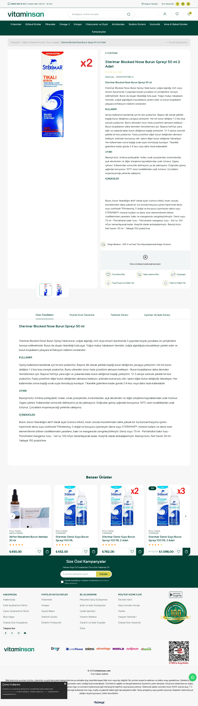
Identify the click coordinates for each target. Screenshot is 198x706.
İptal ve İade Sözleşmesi (93, 605)
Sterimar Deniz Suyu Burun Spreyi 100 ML (72, 538)
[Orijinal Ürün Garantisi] (176, 612)
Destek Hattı (125, 599)
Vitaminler (15, 24)
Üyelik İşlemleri (87, 611)
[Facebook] (5, 633)
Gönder (103, 574)
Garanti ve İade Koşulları (92, 622)
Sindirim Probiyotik (51, 622)
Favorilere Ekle (39, 552)
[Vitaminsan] (179, 652)
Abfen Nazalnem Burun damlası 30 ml (28, 538)
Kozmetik (155, 24)
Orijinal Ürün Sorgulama (15, 622)
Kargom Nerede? (151, 4)
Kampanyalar (99, 31)
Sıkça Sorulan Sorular (129, 605)
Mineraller (50, 24)
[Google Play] (175, 595)
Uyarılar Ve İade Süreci (157, 314)
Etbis (82, 628)
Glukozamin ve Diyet (97, 24)
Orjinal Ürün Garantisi (82, 314)
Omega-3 (65, 24)
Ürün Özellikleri (45, 314)
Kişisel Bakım (48, 611)
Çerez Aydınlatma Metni (16, 611)
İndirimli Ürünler (49, 616)
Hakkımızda (9, 599)
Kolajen (78, 24)
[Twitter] (12, 633)
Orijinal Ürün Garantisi (129, 622)
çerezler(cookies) (9, 692)
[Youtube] (25, 633)
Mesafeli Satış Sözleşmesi (93, 599)
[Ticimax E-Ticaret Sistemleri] (99, 702)
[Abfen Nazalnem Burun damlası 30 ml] (29, 506)
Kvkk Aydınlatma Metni (15, 605)
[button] (28, 527)
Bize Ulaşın (8, 616)
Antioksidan (118, 24)
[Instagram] (18, 633)
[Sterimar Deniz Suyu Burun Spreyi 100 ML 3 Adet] (168, 506)
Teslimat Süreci (119, 314)
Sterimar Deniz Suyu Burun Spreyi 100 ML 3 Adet (164, 538)
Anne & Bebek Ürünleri (175, 24)
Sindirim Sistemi (137, 24)
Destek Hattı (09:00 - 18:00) (31, 4)
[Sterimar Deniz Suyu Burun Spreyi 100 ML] (75, 506)
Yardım (121, 611)
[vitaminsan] (19, 649)
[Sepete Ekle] (47, 552)
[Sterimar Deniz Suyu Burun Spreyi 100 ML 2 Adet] (122, 506)
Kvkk (46, 692)
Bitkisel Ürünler (33, 24)
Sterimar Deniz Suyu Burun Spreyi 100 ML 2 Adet (118, 538)
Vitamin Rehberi (88, 616)
